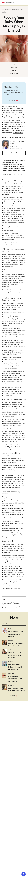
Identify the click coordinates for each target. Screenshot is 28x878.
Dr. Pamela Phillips (18, 132)
